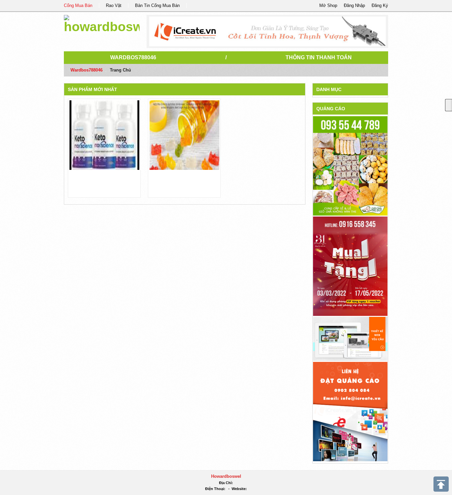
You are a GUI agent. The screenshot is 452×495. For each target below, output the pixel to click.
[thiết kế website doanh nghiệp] (350, 338)
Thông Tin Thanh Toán (319, 57)
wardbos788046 (133, 57)
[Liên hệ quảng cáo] (350, 411)
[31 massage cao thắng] (350, 266)
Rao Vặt (113, 5)
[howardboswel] (102, 23)
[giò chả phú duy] (350, 165)
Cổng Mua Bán (78, 5)
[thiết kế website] (267, 31)
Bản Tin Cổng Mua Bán (157, 5)
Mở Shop (328, 5)
